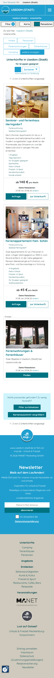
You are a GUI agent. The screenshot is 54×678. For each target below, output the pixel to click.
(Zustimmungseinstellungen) (27, 659)
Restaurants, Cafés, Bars (27, 582)
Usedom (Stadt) (30, 2)
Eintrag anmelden (27, 648)
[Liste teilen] (18, 69)
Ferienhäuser (40, 46)
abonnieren (27, 510)
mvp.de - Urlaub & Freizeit (27, 451)
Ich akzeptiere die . (27, 519)
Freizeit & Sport (27, 579)
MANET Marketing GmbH (31, 455)
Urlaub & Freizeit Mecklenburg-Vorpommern (27, 633)
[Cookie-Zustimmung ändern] (5, 669)
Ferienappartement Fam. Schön (27, 241)
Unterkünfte (27, 542)
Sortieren (29, 69)
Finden (27, 375)
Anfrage (16, 196)
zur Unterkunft (38, 196)
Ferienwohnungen (17, 46)
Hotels (11, 40)
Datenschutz (27, 656)
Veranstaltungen (27, 592)
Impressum (27, 652)
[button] (23, 10)
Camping (13, 52)
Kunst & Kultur (27, 575)
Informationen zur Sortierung (27, 73)
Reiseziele (27, 586)
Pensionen (27, 40)
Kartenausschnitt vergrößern (28, 414)
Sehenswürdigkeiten (27, 571)
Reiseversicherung (27, 663)
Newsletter (28, 667)
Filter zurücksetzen (28, 407)
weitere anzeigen (31, 52)
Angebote (27, 560)
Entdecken (27, 566)
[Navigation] (49, 10)
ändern (35, 190)
